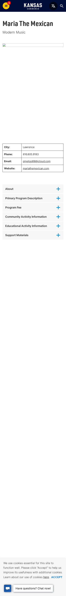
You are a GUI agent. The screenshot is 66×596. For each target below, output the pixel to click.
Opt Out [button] (8, 581)
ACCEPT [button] (56, 577)
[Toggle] (33, 188)
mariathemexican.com (36, 168)
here (46, 577)
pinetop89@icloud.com (36, 161)
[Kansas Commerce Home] (33, 6)
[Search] (61, 6)
